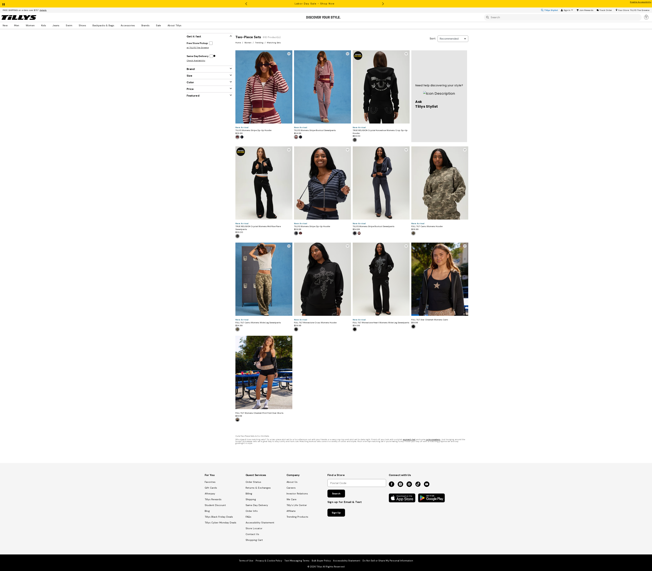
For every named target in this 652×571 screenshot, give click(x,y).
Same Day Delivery (257, 505)
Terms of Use (246, 560)
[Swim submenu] (74, 25)
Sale (158, 25)
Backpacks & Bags (103, 25)
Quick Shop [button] (264, 119)
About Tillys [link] (175, 25)
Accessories (128, 25)
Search (336, 493)
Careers (291, 487)
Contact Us (252, 534)
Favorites (210, 481)
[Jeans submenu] (61, 25)
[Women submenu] (37, 25)
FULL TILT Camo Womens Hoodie (427, 226)
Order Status (253, 481)
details (43, 10)
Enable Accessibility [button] (640, 2)
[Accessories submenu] (137, 25)
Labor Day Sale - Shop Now (315, 3)
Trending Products (297, 516)
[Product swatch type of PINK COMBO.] (237, 137)
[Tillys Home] (19, 17)
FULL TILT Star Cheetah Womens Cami (429, 319)
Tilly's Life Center (297, 505)
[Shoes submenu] (88, 25)
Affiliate (291, 510)
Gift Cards (211, 487)
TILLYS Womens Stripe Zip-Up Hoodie (253, 130)
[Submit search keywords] (487, 17)
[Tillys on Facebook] (391, 484)
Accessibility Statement (260, 522)
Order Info (252, 510)
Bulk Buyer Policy (321, 560)
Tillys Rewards (213, 499)
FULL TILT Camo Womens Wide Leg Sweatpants (258, 322)
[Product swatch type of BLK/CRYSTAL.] (355, 140)
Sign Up (336, 512)
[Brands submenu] (152, 25)
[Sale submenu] (163, 25)
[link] (646, 16)
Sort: (433, 38)
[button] (586, 10)
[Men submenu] (21, 25)
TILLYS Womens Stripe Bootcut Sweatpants (315, 130)
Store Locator (254, 528)
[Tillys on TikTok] (418, 483)
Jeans (56, 25)
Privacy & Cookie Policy (269, 560)
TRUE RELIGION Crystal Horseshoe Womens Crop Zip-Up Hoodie (380, 132)
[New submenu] (10, 25)
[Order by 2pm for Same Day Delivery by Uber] (214, 56)
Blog (207, 510)
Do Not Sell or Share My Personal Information (388, 560)
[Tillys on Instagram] (400, 484)
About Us (292, 481)
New (5, 25)
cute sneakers (433, 439)
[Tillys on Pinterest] (409, 484)
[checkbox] (200, 43)
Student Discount (215, 505)
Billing (249, 493)
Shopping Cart (254, 539)
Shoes (82, 25)
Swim (69, 25)
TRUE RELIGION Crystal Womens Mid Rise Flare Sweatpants (258, 228)
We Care (292, 499)
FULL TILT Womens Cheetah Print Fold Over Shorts (259, 413)
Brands (145, 25)
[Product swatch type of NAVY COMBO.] (242, 137)
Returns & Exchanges (258, 487)
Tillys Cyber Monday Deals (220, 522)
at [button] (198, 47)
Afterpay (210, 493)
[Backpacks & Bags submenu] (116, 25)
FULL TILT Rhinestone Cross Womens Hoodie (315, 322)
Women (30, 25)
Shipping (251, 499)
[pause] (3, 3)
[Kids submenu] (48, 25)
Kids (43, 25)
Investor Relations (297, 493)
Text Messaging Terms (296, 560)
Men (16, 25)
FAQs (248, 516)
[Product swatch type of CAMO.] (413, 234)
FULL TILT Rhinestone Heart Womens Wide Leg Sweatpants (381, 322)
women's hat (409, 439)
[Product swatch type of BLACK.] (296, 330)
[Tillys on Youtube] (426, 484)
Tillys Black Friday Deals (219, 516)
